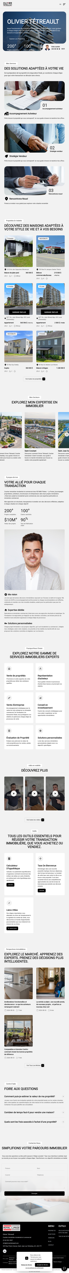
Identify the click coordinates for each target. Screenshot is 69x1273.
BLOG (49, 1241)
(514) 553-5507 (8, 1240)
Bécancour (12, 1257)
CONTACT (51, 1245)
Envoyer (34, 1193)
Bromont (11, 1259)
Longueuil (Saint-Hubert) (58, 1257)
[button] (34, 1096)
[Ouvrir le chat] (64, 1268)
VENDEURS (51, 1238)
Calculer (10, 885)
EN (60, 4)
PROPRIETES (52, 1230)
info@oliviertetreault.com (11, 1243)
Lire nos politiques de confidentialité (34, 1268)
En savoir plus (12, 928)
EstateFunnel (9, 1269)
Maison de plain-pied (14, 1261)
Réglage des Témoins (26, 1265)
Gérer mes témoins (35, 1271)
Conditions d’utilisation (54, 1269)
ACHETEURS (51, 1234)
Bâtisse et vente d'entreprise (16, 1263)
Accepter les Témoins (42, 1265)
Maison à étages (57, 1261)
